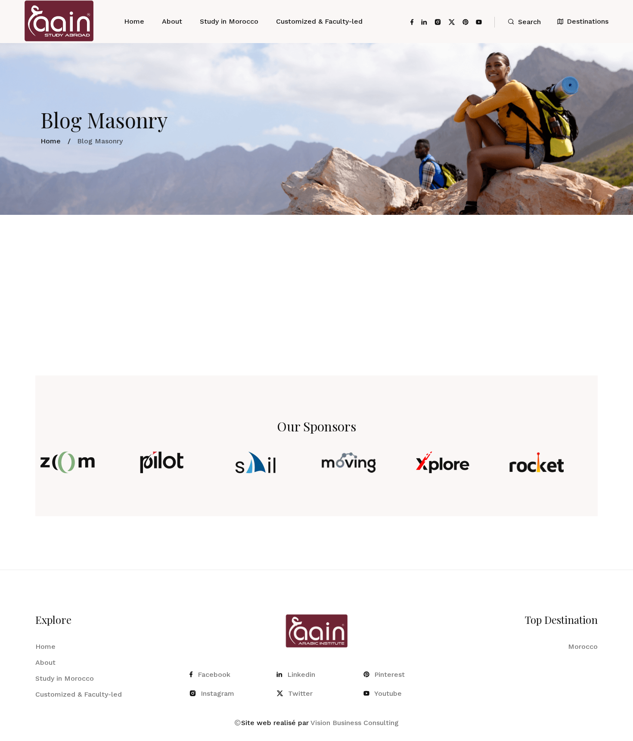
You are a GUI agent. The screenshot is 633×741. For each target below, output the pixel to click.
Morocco (583, 646)
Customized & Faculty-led (319, 21)
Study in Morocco (229, 21)
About (172, 21)
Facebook (214, 674)
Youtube (388, 693)
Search (529, 22)
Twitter (300, 693)
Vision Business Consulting (354, 723)
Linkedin (301, 674)
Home (134, 21)
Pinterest (389, 674)
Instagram (217, 693)
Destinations (587, 21)
